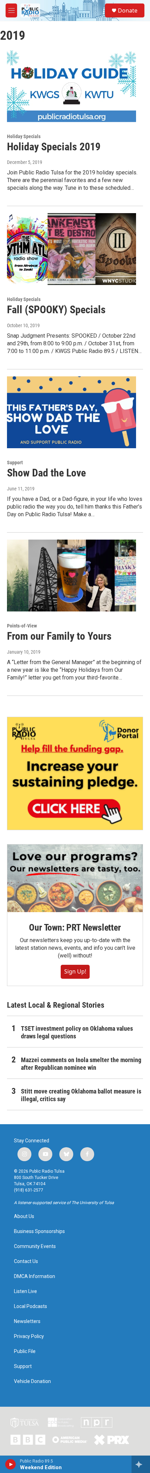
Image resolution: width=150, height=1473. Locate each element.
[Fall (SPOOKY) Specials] (71, 249)
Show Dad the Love (46, 473)
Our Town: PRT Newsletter (75, 927)
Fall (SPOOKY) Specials (56, 309)
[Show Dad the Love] (71, 412)
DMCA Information (34, 1276)
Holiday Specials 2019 (53, 147)
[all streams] (141, 1464)
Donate (127, 10)
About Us (24, 1216)
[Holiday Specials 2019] (71, 86)
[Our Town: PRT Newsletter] (75, 878)
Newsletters (27, 1321)
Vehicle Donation (32, 1381)
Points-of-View (22, 626)
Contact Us (26, 1261)
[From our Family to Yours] (71, 575)
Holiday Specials (23, 136)
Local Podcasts (30, 1306)
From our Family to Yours (59, 636)
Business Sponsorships (39, 1231)
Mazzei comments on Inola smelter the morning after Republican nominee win (81, 1063)
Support (15, 462)
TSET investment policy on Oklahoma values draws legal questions (77, 1032)
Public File (25, 1351)
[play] (10, 1464)
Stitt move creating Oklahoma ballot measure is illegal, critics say (81, 1095)
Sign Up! (75, 971)
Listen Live (25, 1291)
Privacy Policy (29, 1336)
